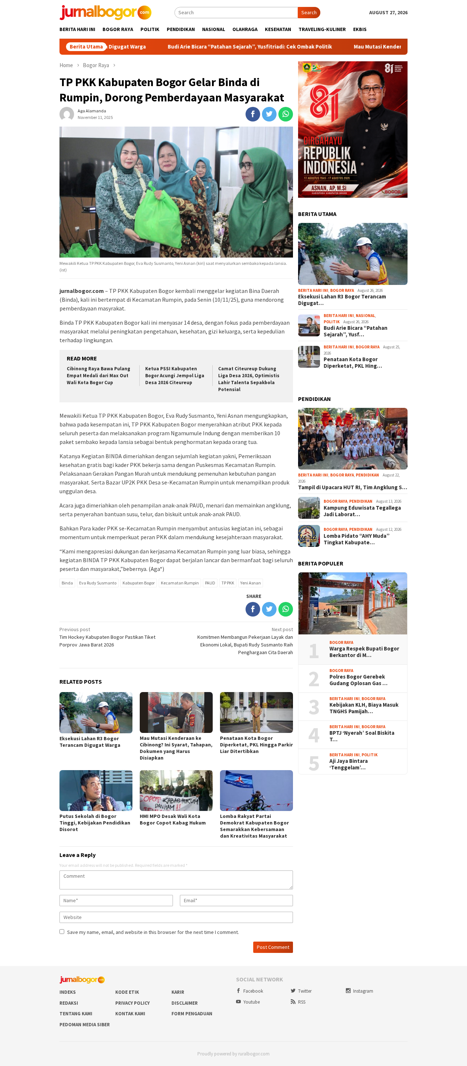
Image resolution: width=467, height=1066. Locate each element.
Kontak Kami (130, 1014)
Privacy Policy (132, 1003)
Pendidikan (367, 475)
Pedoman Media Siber (84, 1024)
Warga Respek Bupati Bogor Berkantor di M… (364, 651)
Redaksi (68, 1003)
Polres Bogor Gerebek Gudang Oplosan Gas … (358, 680)
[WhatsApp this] (285, 114)
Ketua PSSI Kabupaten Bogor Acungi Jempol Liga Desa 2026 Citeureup (174, 376)
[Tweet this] (269, 114)
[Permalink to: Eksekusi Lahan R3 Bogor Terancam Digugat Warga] (353, 254)
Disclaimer (184, 1003)
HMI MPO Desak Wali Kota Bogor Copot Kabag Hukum (173, 819)
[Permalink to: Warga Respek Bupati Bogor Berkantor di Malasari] (353, 603)
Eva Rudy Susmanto (97, 583)
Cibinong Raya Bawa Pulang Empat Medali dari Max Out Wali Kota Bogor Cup (98, 376)
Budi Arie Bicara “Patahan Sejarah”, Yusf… (355, 331)
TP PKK (227, 583)
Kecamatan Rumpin (180, 583)
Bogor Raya (342, 290)
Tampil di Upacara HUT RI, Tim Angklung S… (352, 487)
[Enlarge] (398, 70)
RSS (301, 1002)
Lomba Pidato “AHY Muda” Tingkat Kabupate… (357, 539)
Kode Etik (127, 992)
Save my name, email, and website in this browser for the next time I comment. (153, 932)
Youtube (251, 1002)
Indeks (67, 992)
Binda (67, 583)
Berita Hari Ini (313, 290)
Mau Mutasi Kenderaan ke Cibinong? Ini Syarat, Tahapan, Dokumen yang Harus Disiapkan (176, 748)
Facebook (253, 991)
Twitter (305, 991)
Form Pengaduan (191, 1014)
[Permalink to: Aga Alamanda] (66, 114)
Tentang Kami (75, 1014)
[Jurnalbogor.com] (105, 12)
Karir (177, 992)
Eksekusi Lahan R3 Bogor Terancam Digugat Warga (89, 741)
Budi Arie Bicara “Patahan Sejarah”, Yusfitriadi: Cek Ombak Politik (213, 46)
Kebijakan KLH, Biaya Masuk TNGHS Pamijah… (363, 708)
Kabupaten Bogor (139, 583)
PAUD (210, 583)
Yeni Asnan (250, 583)
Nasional (365, 315)
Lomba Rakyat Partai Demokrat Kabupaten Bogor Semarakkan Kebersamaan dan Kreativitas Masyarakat (254, 826)
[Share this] (253, 114)
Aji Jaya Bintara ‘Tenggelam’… (348, 764)
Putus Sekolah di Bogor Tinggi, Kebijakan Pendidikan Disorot (94, 823)
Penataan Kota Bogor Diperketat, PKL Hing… (353, 362)
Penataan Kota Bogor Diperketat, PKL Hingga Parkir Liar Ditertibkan (256, 744)
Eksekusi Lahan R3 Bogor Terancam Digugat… (342, 299)
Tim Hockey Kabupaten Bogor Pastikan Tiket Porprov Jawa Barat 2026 (107, 637)
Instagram (363, 991)
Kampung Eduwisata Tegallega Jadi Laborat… (362, 511)
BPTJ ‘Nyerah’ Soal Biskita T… (361, 736)
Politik (332, 321)
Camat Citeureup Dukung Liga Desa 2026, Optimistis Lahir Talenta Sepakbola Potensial (248, 379)
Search (309, 12)
